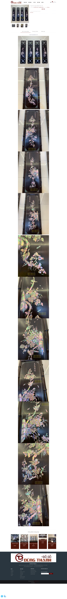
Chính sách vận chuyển (33, 571)
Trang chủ (12, 570)
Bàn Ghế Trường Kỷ (22, 576)
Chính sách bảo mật (33, 570)
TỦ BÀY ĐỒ (21, 574)
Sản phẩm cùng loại (33, 532)
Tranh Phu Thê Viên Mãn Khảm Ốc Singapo (15, 544)
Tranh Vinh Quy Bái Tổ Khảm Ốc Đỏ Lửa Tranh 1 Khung (43, 542)
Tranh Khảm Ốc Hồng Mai (52, 541)
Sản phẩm (54, 2)
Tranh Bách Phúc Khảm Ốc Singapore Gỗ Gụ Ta (24, 544)
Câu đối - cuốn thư (22, 571)
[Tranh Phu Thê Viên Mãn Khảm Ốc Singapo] (15, 538)
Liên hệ (12, 575)
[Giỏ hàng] (52, 2)
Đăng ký (51, 573)
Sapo (35, 582)
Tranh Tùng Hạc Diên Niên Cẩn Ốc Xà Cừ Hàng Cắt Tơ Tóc (33, 542)
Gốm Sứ (21, 575)
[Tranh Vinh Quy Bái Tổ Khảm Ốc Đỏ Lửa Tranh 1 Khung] (43, 537)
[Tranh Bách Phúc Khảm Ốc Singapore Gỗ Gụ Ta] (24, 538)
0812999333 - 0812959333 (29, 566)
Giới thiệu (12, 574)
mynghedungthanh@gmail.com (39, 566)
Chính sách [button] (32, 568)
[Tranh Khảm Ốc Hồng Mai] (52, 537)
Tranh (21, 570)
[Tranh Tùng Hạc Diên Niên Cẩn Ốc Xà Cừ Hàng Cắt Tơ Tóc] (33, 537)
